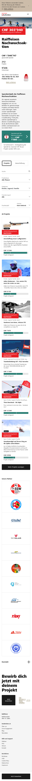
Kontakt (4, 748)
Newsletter (5, 733)
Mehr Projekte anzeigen (16, 467)
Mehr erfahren (8, 9)
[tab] (6, 163)
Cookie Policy (5, 760)
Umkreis (19, 203)
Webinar (4, 741)
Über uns (4, 726)
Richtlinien (4, 756)
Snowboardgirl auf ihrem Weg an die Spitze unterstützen (15, 442)
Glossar (4, 745)
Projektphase (5, 178)
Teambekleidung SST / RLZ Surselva (16, 361)
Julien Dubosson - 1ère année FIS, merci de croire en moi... (15, 282)
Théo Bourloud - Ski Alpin (12, 402)
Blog (3, 730)
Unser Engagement (7, 728)
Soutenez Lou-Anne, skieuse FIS (15, 322)
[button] (28, 14)
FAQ (3, 743)
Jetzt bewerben (8, 700)
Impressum (5, 765)
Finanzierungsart (6, 195)
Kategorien (5, 186)
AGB (3, 758)
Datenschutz (5, 763)
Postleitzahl (5, 205)
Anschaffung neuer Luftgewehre (15, 239)
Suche (4, 171)
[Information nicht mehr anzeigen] (28, 6)
